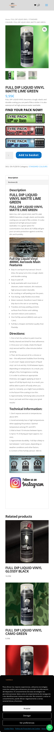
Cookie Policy (9, 728)
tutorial (12, 503)
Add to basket (29, 155)
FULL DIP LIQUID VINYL (19, 19)
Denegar (27, 715)
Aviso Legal (46, 728)
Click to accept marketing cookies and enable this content (27, 247)
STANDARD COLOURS (38, 166)
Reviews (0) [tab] (12, 182)
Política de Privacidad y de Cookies (27, 728)
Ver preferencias (27, 722)
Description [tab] (13, 177)
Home (7, 19)
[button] (44, 29)
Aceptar (27, 708)
